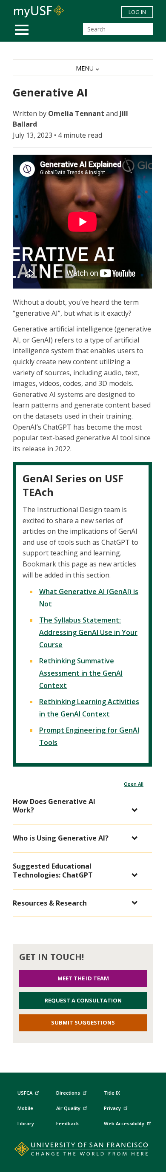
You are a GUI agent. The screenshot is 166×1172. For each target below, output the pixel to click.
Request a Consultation (83, 1000)
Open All (133, 784)
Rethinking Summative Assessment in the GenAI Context (81, 673)
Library (25, 1123)
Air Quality (68, 1108)
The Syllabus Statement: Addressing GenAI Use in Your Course (88, 632)
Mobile (25, 1108)
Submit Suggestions (83, 1022)
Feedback (67, 1123)
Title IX (112, 1093)
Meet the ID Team (83, 978)
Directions (68, 1093)
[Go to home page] (83, 1151)
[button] (78, 806)
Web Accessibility (124, 1123)
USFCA (24, 1093)
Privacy (112, 1108)
